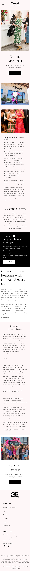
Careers (5, 518)
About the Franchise (9, 507)
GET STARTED (15, 73)
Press (4, 522)
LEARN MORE (9, 262)
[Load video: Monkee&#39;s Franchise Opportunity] (15, 94)
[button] (3, 4)
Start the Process (8, 515)
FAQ (4, 511)
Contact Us (6, 525)
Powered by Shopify (15, 566)
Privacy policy (24, 566)
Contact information (16, 568)
